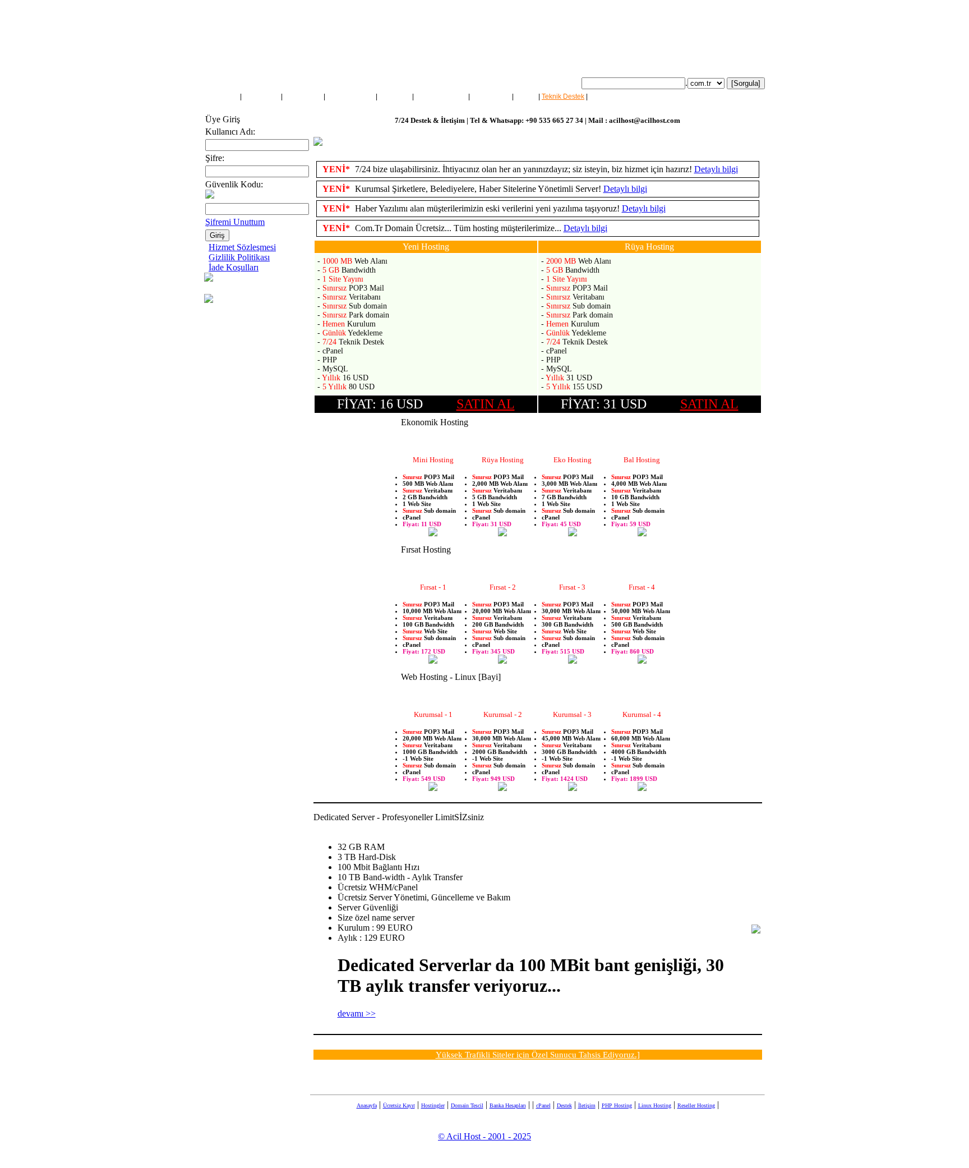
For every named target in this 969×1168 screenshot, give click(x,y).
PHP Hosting (617, 1105)
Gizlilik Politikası (239, 257)
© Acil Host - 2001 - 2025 (484, 1136)
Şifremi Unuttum (235, 222)
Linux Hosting (654, 1105)
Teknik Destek (563, 96)
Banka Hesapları (508, 1105)
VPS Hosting (491, 96)
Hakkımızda (261, 96)
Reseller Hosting (441, 96)
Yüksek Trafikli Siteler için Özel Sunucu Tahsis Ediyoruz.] (538, 1054)
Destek (564, 1105)
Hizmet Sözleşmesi (242, 247)
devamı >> (357, 1013)
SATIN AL (485, 404)
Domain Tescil (467, 1105)
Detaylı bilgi (716, 169)
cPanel (543, 1105)
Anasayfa (224, 96)
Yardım (526, 96)
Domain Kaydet (350, 96)
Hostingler (394, 96)
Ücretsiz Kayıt (399, 1105)
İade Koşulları (234, 267)
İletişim (600, 96)
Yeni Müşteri (303, 96)
